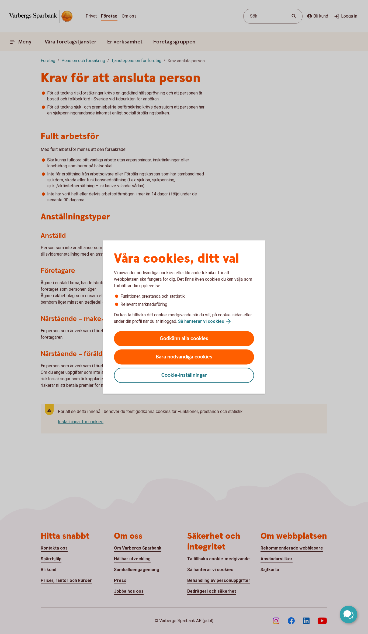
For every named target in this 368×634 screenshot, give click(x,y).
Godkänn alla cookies (184, 338)
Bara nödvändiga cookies (184, 357)
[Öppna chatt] (348, 614)
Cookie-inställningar (184, 375)
